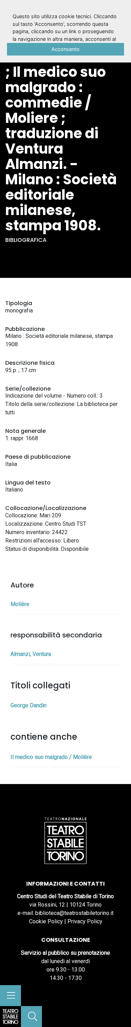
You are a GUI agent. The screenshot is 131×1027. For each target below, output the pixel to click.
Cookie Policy (46, 921)
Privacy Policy (84, 921)
